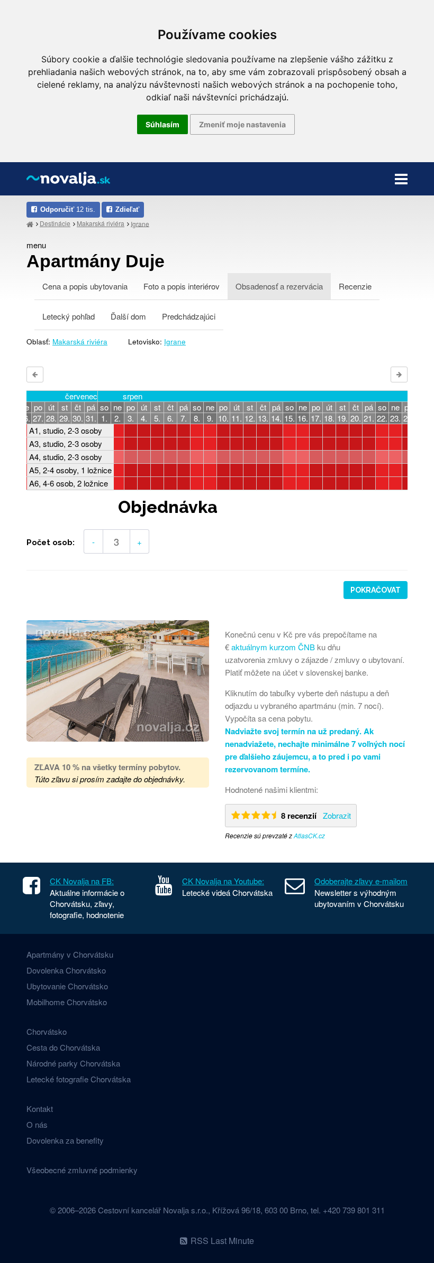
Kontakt (39, 1108)
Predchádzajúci (188, 316)
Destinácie (55, 223)
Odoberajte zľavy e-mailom (361, 880)
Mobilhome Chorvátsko (66, 1001)
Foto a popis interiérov (181, 286)
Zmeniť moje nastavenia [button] (242, 124)
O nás (37, 1124)
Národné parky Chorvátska (73, 1063)
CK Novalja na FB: (82, 880)
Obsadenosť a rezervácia (279, 286)
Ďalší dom (128, 316)
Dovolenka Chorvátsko (66, 970)
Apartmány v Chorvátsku (69, 954)
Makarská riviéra (100, 223)
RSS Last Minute (222, 1240)
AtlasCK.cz (309, 835)
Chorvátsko (46, 1031)
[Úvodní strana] (29, 223)
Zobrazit (337, 815)
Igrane (140, 223)
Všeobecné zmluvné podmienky (82, 1169)
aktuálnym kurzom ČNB (273, 646)
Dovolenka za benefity (65, 1140)
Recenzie (355, 286)
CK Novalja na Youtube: (223, 880)
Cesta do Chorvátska (63, 1047)
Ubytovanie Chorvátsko (67, 985)
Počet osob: (50, 542)
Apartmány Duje (95, 261)
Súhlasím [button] (162, 124)
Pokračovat (375, 590)
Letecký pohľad (68, 316)
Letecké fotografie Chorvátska (78, 1078)
